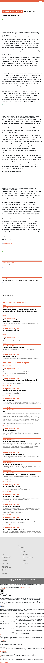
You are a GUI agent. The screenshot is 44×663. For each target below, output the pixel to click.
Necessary (3, 606)
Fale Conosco (5, 563)
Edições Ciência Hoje (6, 556)
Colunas (4, 569)
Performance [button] (2, 640)
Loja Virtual (4, 560)
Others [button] (1, 656)
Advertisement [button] (3, 651)
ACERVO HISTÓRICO (6, 567)
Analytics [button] (2, 645)
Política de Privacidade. (26, 587)
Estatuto (25, 560)
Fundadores (25, 563)
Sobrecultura (5, 570)
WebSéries (4, 573)
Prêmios (24, 562)
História (24, 559)
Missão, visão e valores (28, 557)
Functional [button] (2, 634)
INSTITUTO (25, 554)
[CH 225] (29, 11)
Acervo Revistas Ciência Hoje (12, 11)
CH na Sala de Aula (6, 557)
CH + (3, 559)
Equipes (24, 564)
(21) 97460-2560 (22, 551)
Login (3, 554)
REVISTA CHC (5, 566)
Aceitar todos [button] (3, 588)
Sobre (24, 556)
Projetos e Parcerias (6, 562)
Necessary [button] (2, 605)
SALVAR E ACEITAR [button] (4, 662)
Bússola (4, 572)
